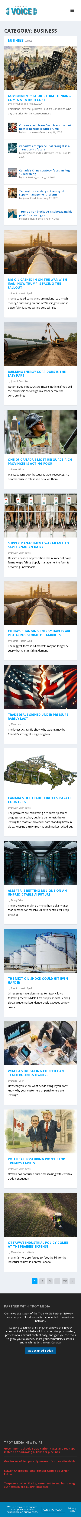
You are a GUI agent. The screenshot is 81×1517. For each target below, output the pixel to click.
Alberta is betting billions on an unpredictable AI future (37, 893)
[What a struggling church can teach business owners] (40, 1043)
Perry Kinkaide (18, 103)
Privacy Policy (72, 1509)
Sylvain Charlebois (32, 198)
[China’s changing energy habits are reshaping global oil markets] (40, 603)
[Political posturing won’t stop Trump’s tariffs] (40, 1131)
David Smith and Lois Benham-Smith (41, 153)
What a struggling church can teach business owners (36, 1073)
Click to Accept (53, 1509)
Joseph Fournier (19, 381)
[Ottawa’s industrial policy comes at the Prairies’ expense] (40, 1215)
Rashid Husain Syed (32, 218)
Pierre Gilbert (18, 469)
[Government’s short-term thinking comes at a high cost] (40, 68)
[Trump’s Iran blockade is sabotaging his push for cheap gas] (12, 213)
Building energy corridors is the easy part (37, 374)
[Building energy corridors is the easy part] (40, 344)
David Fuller (17, 1080)
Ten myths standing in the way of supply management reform (41, 192)
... (57, 1281)
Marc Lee (16, 724)
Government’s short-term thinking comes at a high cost (39, 98)
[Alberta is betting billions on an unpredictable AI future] (40, 863)
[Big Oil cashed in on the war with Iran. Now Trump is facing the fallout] (40, 252)
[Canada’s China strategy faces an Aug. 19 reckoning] (12, 172)
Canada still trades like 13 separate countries (39, 800)
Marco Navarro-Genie (34, 132)
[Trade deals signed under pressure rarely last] (40, 687)
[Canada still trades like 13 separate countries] (40, 770)
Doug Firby (17, 900)
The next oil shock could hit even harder (38, 980)
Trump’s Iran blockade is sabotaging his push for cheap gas (45, 213)
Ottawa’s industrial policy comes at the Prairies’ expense (38, 1245)
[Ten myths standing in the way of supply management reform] (12, 193)
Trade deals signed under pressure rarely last (38, 717)
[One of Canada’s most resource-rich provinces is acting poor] (40, 432)
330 (65, 1281)
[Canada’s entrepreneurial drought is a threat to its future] (12, 148)
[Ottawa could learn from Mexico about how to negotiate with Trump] (12, 127)
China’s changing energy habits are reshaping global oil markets (39, 633)
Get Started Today (40, 1350)
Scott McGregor (30, 177)
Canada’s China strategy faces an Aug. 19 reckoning (44, 172)
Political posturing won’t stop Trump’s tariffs (36, 1161)
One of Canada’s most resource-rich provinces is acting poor (40, 462)
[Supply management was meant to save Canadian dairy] (40, 515)
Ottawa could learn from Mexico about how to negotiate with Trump (45, 127)
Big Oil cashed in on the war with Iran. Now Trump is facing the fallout (37, 284)
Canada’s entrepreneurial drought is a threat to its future (44, 147)
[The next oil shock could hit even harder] (40, 951)
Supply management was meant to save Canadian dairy (38, 545)
